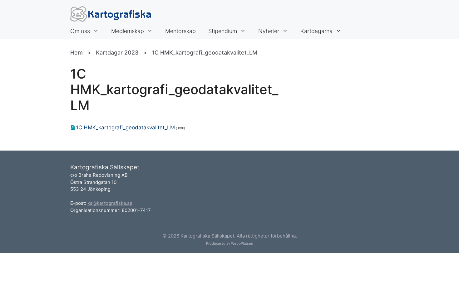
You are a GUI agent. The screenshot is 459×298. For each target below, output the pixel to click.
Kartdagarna (316, 31)
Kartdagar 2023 (117, 52)
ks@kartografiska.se (109, 203)
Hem (76, 52)
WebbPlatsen (242, 243)
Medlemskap (127, 31)
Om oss (80, 31)
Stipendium (222, 31)
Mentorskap (180, 31)
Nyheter (268, 31)
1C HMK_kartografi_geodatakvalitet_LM (125, 127)
